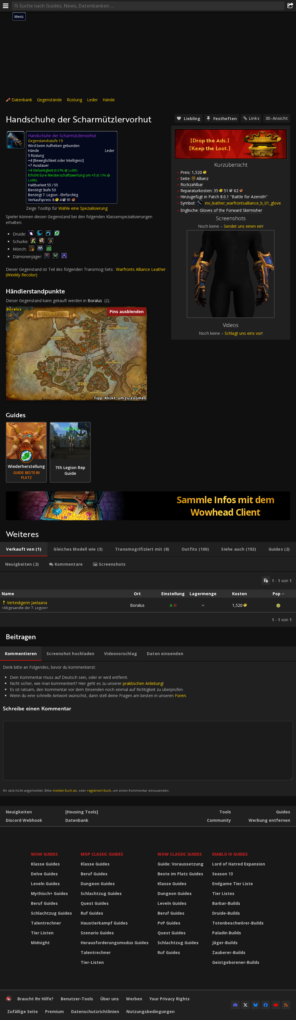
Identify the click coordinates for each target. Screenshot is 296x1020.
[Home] (9, 1000)
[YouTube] (275, 1005)
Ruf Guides (92, 913)
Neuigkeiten (19, 812)
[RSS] (286, 1005)
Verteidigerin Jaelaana (27, 602)
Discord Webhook (24, 820)
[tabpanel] (148, 599)
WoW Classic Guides (180, 854)
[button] (103, 330)
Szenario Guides (97, 933)
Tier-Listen (92, 962)
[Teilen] (290, 6)
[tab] (23, 549)
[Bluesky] (255, 1005)
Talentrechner (46, 923)
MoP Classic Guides (102, 854)
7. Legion (50, 194)
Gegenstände (49, 99)
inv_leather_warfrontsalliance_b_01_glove (242, 203)
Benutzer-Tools (77, 998)
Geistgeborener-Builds (235, 962)
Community (219, 820)
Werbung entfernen (269, 820)
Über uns (109, 998)
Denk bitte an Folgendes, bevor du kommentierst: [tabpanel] (95, 728)
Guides (283, 812)
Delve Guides (44, 873)
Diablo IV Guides (230, 854)
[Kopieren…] (266, 580)
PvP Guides (169, 923)
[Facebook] (265, 1005)
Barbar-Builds (226, 903)
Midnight (40, 942)
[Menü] (6, 6)
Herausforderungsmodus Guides (115, 942)
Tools (225, 812)
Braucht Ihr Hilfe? (35, 998)
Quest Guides (95, 903)
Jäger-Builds (225, 942)
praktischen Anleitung (143, 683)
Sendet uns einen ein (243, 226)
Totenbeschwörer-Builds (238, 923)
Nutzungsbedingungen (150, 1011)
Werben (134, 998)
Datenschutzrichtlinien (95, 1011)
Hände (109, 99)
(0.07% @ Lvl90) (65, 170)
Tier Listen (42, 933)
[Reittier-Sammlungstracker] (148, 505)
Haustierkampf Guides (104, 923)
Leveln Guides (45, 883)
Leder (92, 99)
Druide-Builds (226, 913)
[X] (245, 1005)
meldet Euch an (65, 790)
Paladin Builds (226, 933)
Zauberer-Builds (228, 952)
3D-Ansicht (276, 118)
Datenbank (22, 99)
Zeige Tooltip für (42, 208)
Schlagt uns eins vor (243, 333)
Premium (54, 1011)
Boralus (95, 300)
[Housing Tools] (81, 812)
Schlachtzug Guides (51, 913)
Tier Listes (223, 893)
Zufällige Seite (22, 1011)
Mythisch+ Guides (49, 893)
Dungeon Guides (98, 883)
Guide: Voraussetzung (181, 864)
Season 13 (222, 873)
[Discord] (235, 1005)
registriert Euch (99, 790)
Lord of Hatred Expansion (238, 864)
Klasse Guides (45, 864)
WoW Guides (44, 854)
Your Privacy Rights (169, 998)
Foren (180, 695)
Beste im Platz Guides (180, 873)
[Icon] (16, 140)
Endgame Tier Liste (232, 883)
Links (254, 118)
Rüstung (74, 99)
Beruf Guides (44, 903)
